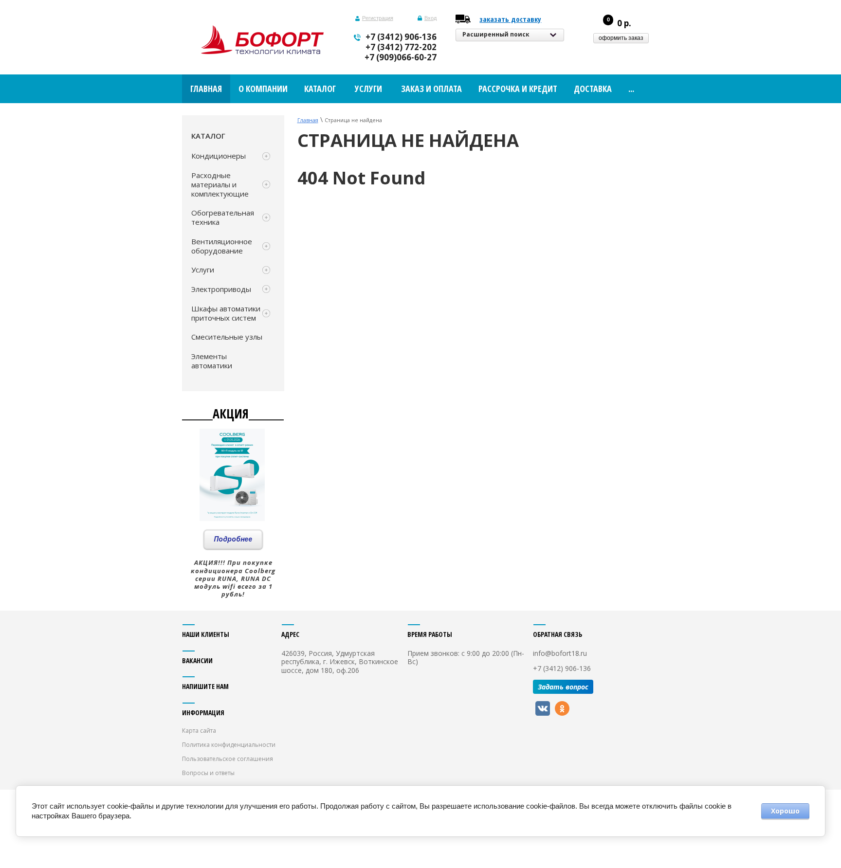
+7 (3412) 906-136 (401, 36)
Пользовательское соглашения (227, 759)
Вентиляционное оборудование (221, 245)
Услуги (202, 269)
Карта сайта (199, 731)
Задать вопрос (563, 686)
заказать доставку (510, 19)
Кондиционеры (218, 156)
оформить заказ (621, 38)
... (631, 88)
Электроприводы (221, 289)
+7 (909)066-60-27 (401, 57)
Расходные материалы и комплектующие (220, 184)
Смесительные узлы (226, 337)
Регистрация (377, 18)
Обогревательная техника (222, 217)
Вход (430, 18)
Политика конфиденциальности (228, 745)
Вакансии (197, 660)
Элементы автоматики (211, 360)
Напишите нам (205, 686)
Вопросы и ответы (208, 773)
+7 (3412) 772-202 (401, 47)
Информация (203, 712)
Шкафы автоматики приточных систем (225, 313)
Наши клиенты (205, 634)
